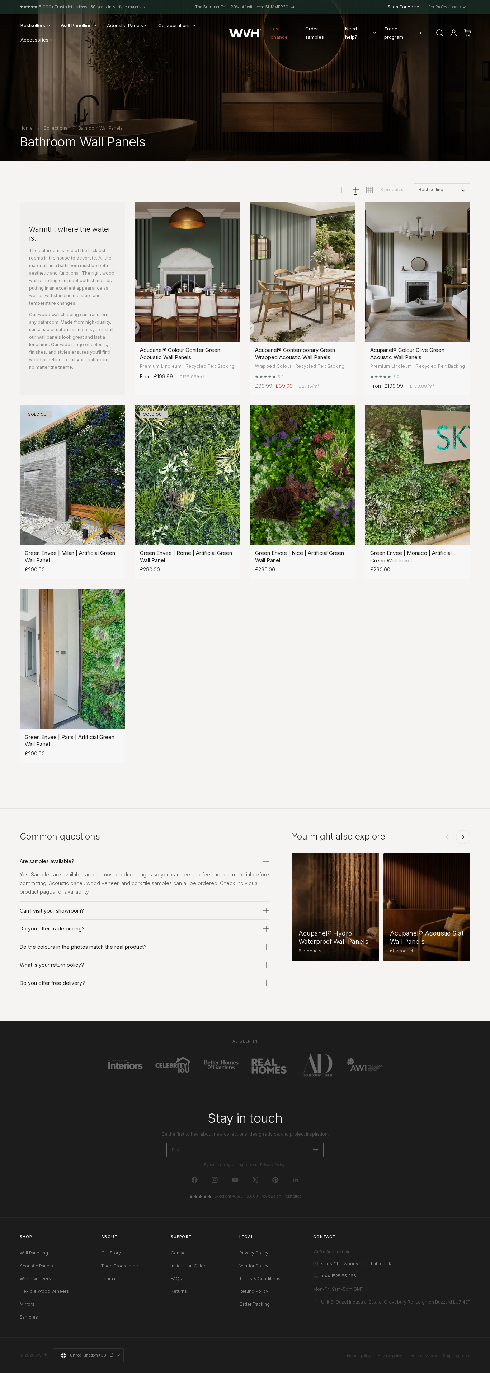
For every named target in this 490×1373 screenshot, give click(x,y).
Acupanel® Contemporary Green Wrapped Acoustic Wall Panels (295, 354)
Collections (55, 128)
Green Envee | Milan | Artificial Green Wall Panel (70, 557)
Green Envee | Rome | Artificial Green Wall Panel (186, 557)
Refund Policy (253, 1291)
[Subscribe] (315, 1149)
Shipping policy (456, 1355)
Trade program (393, 33)
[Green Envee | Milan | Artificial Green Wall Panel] (72, 475)
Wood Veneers (35, 1278)
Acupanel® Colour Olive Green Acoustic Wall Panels (407, 354)
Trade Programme (119, 1265)
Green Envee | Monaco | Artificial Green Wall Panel (411, 557)
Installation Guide (189, 1265)
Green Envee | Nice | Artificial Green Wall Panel (299, 557)
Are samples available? (47, 861)
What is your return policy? (52, 965)
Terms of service (423, 1355)
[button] (439, 32)
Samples (29, 1317)
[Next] (463, 837)
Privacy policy (390, 1355)
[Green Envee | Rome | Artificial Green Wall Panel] (187, 475)
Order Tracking (254, 1304)
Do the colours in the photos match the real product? (83, 947)
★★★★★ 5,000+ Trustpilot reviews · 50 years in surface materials (82, 6)
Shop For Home (403, 6)
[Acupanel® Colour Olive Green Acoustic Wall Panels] (417, 272)
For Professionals (446, 7)
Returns (179, 1291)
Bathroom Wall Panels (100, 128)
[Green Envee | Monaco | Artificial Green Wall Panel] (417, 475)
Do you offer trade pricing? (52, 928)
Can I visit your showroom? (52, 911)
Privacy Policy (272, 1164)
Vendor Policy (253, 1265)
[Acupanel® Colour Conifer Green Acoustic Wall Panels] (187, 272)
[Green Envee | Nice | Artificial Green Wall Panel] (302, 475)
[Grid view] (328, 189)
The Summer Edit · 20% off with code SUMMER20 (241, 6)
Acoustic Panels (36, 1265)
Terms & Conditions (260, 1278)
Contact (179, 1253)
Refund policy (359, 1355)
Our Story (111, 1253)
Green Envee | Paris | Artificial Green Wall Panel (69, 741)
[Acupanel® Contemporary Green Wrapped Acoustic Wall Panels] (302, 272)
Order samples (314, 33)
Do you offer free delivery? (52, 983)
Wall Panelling (34, 1253)
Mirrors (27, 1304)
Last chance (279, 33)
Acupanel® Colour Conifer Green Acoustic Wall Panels (180, 354)
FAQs (176, 1278)
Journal (108, 1278)
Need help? (351, 33)
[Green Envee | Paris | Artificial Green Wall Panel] (72, 659)
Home (26, 128)
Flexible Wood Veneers (44, 1291)
